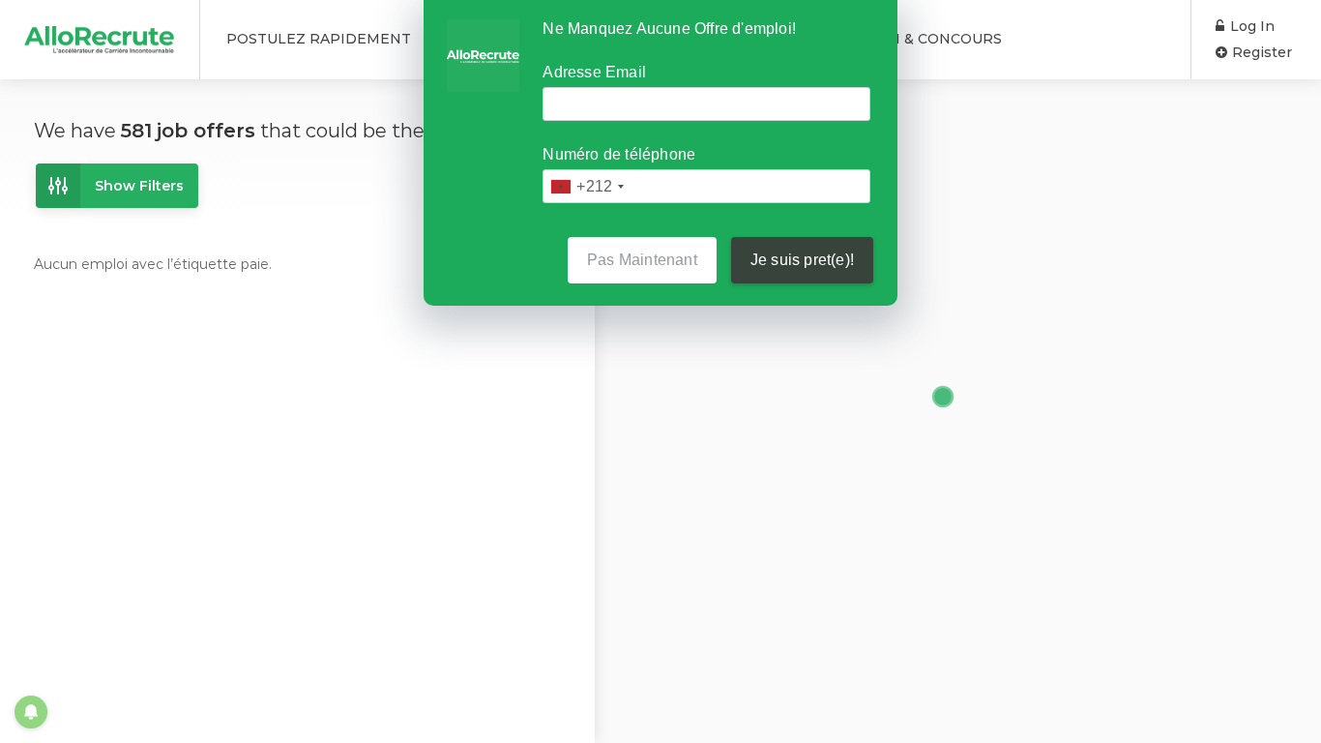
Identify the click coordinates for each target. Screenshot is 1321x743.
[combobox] (586, 186)
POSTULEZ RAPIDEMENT (318, 38)
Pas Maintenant (642, 260)
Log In (1250, 26)
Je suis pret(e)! (802, 260)
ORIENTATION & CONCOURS (898, 38)
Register (1260, 52)
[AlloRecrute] (99, 32)
